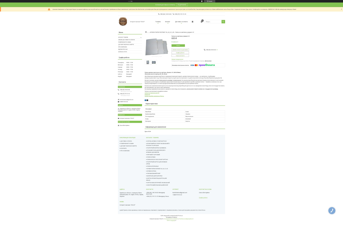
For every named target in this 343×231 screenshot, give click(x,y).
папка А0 (147, 94)
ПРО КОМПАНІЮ (125, 151)
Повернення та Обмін (124, 42)
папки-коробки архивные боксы (154, 96)
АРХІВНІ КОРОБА (151, 171)
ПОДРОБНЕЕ (182, 5)
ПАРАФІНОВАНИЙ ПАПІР (153, 173)
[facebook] (145, 100)
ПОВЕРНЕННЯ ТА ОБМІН (127, 143)
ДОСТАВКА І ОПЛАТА (126, 141)
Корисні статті (122, 51)
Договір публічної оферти (126, 44)
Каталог (167, 21)
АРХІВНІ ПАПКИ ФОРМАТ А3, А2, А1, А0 (162, 32)
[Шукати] (223, 21)
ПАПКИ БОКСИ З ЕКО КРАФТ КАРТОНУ (157, 159)
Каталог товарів (123, 37)
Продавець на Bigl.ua (171, 217)
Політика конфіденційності (186, 219)
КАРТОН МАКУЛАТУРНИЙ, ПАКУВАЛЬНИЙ (158, 182)
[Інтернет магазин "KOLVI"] (123, 21)
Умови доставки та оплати (126, 39)
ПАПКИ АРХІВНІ (151, 157)
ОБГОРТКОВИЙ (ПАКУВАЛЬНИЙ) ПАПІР (157, 185)
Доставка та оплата (181, 21)
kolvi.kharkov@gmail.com (126, 99)
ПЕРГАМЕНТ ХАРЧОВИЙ (153, 154)
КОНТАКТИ (123, 148)
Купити (178, 45)
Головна (158, 21)
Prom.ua (180, 215)
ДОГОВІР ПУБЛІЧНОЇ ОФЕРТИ (129, 146)
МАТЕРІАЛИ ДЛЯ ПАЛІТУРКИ (154, 176)
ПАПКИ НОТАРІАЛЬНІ (152, 166)
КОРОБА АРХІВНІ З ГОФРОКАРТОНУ (157, 141)
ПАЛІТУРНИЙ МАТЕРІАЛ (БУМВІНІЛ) (156, 148)
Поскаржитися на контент (171, 219)
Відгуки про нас (123, 49)
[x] (147, 100)
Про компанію (122, 47)
